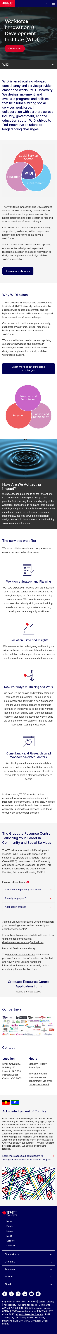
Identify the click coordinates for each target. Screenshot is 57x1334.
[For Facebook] (4, 1293)
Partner (9, 1276)
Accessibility (10, 1304)
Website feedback (27, 1304)
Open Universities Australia (29, 1314)
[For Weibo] (38, 1293)
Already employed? (15, 898)
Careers (11, 1240)
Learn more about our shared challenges (28, 368)
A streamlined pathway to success (23, 889)
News (9, 1221)
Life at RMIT (11, 1261)
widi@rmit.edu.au (38, 1084)
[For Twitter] (11, 1293)
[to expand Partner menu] (51, 1276)
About (8, 1284)
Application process (15, 907)
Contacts (11, 1245)
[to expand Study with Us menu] (51, 1254)
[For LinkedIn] (24, 1293)
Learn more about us (18, 271)
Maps (9, 1236)
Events (10, 1226)
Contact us (15, 48)
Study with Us (12, 1254)
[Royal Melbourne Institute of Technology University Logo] (7, 3)
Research (10, 1269)
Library (10, 1231)
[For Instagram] (18, 1293)
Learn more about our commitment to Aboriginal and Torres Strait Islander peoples (26, 1157)
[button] (46, 3)
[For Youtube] (31, 1293)
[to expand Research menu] (51, 1269)
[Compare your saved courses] (38, 3)
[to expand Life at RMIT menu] (51, 1261)
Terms (42, 1301)
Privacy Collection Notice (21, 954)
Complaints (44, 1304)
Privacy (50, 1301)
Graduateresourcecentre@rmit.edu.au (22, 942)
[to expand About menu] (51, 1284)
